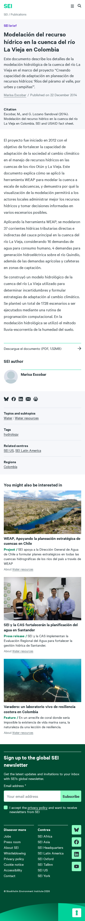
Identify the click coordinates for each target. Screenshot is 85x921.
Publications (18, 14)
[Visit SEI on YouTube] (76, 866)
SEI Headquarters (50, 847)
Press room (12, 841)
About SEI (11, 847)
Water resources (22, 569)
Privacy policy (14, 858)
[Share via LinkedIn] (21, 399)
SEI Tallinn (45, 864)
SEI (6, 14)
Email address (15, 786)
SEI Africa (45, 836)
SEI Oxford (46, 858)
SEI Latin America (51, 853)
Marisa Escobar (15, 94)
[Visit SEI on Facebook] (76, 842)
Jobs (7, 836)
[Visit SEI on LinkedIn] (76, 854)
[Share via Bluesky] (6, 399)
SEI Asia (44, 841)
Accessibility (13, 870)
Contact (9, 875)
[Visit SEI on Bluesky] (76, 829)
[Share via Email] (28, 399)
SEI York (44, 875)
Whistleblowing (15, 853)
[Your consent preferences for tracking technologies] (76, 912)
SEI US (43, 870)
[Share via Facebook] (14, 399)
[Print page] (36, 399)
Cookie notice (14, 864)
